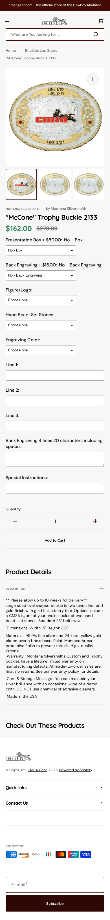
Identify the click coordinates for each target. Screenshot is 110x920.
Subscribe (55, 903)
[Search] (97, 34)
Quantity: (13, 509)
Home (11, 50)
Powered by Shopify (75, 770)
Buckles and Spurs (41, 50)
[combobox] (55, 34)
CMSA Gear (37, 770)
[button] (8, 21)
